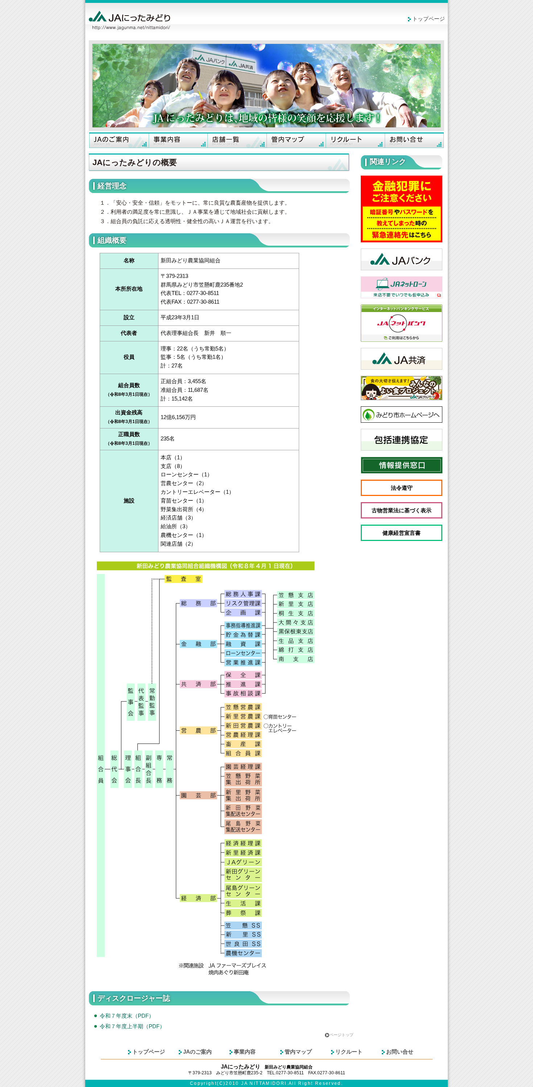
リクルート (355, 140)
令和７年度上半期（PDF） (132, 1026)
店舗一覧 (236, 140)
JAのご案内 (118, 140)
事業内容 (177, 140)
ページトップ (342, 1035)
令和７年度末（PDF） (127, 1016)
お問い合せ (414, 140)
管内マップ (296, 140)
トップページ (428, 19)
